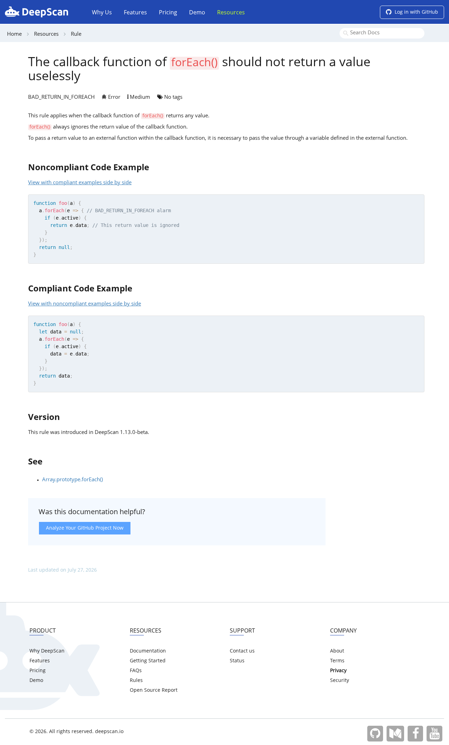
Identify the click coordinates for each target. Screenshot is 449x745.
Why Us (102, 13)
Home (14, 34)
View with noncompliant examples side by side (84, 304)
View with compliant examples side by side (80, 183)
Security (339, 680)
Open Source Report (153, 690)
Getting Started (148, 660)
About (337, 651)
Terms (337, 660)
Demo (197, 13)
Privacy (338, 670)
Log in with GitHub (415, 12)
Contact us (242, 651)
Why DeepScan (47, 651)
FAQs (136, 670)
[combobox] (382, 33)
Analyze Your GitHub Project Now (84, 528)
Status (237, 660)
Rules (136, 680)
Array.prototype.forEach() (72, 480)
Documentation (148, 651)
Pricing (168, 13)
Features (135, 13)
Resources (231, 13)
